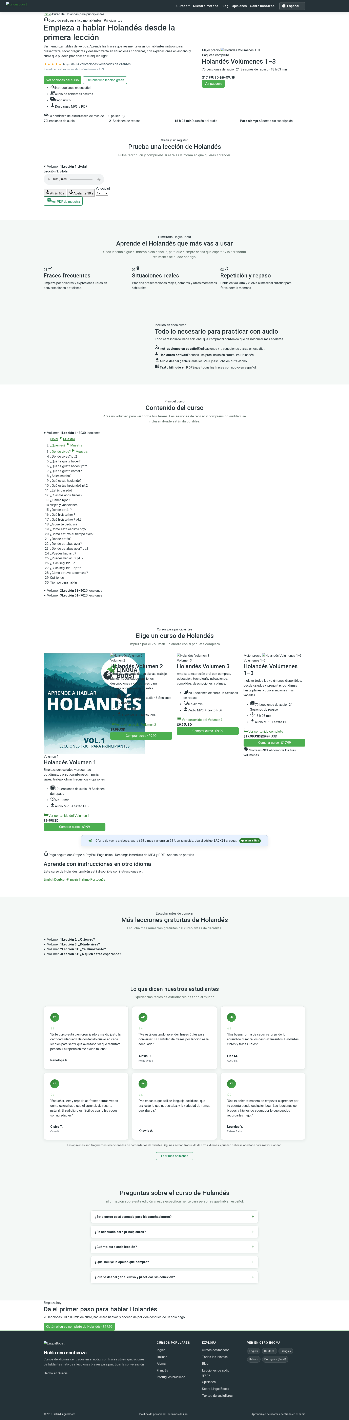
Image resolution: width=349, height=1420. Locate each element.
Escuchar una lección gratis (105, 80)
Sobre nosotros (262, 6)
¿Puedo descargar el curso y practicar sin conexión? (135, 1277)
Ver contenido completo (263, 731)
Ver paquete (213, 84)
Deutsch (60, 879)
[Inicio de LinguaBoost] (65, 1343)
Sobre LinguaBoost (215, 1389)
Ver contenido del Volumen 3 (200, 720)
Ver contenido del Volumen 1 (66, 816)
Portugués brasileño (171, 1377)
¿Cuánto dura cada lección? (116, 1247)
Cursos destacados (215, 1350)
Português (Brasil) (275, 1359)
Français (73, 879)
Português (97, 879)
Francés (162, 1370)
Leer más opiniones (174, 1156)
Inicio (47, 14)
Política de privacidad (152, 1414)
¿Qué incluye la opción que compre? (122, 1262)
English (49, 879)
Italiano (84, 879)
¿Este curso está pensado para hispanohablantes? (133, 1217)
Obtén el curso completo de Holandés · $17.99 (79, 1327)
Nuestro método (205, 6)
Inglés (161, 1350)
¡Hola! (62, 439)
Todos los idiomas (215, 1357)
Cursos (181, 6)
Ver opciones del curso (62, 80)
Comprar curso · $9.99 (74, 827)
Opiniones (239, 6)
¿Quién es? (66, 445)
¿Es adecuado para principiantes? (120, 1232)
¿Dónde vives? (68, 452)
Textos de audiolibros (217, 1396)
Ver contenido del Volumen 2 (133, 725)
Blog (225, 6)
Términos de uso (177, 1414)
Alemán (162, 1363)
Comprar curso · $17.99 (274, 743)
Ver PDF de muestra (63, 201)
